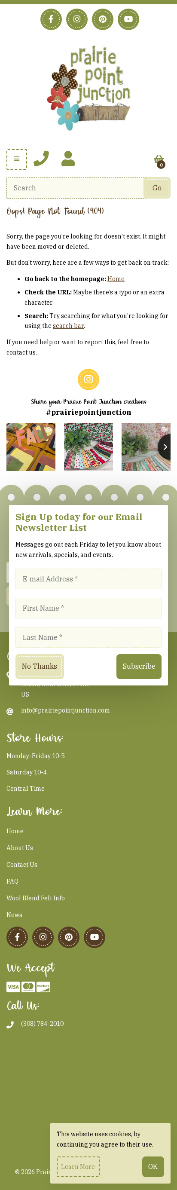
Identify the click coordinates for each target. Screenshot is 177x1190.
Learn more (78, 1167)
